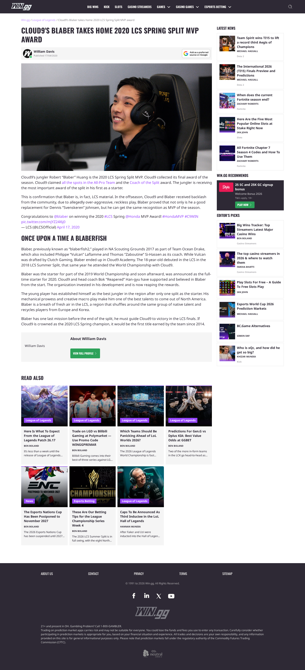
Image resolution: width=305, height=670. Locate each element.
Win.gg (25, 20)
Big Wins (92, 6)
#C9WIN (191, 216)
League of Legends (44, 20)
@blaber (61, 216)
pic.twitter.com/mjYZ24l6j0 (43, 221)
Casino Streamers (140, 6)
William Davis (44, 51)
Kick (106, 6)
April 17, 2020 (68, 227)
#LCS (108, 216)
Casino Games (185, 6)
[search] (290, 6)
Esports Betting (215, 6)
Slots (118, 6)
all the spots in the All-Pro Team (88, 182)
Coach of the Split (144, 182)
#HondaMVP (173, 216)
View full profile (83, 353)
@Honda (132, 216)
